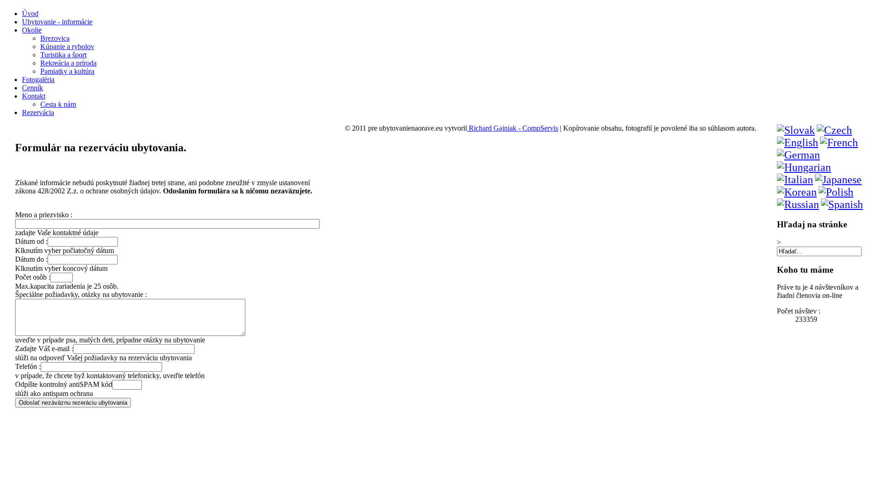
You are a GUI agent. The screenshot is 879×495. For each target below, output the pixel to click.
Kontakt (33, 96)
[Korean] (797, 192)
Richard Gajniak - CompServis (512, 128)
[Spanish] (842, 204)
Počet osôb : (32, 277)
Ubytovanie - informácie (57, 22)
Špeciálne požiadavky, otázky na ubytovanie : (81, 294)
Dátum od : (31, 241)
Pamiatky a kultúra (67, 71)
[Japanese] (838, 179)
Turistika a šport (63, 55)
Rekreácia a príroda (68, 63)
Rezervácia (38, 112)
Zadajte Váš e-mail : (44, 348)
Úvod (30, 13)
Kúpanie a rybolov (67, 46)
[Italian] (795, 179)
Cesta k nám (58, 104)
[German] (798, 154)
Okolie (32, 30)
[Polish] (836, 192)
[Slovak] (796, 130)
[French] (839, 142)
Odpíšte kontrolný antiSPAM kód (63, 384)
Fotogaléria (38, 79)
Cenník (32, 88)
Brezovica (55, 38)
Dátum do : (31, 259)
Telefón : (28, 366)
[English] (797, 142)
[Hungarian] (804, 167)
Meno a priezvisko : (43, 215)
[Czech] (834, 130)
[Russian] (798, 204)
